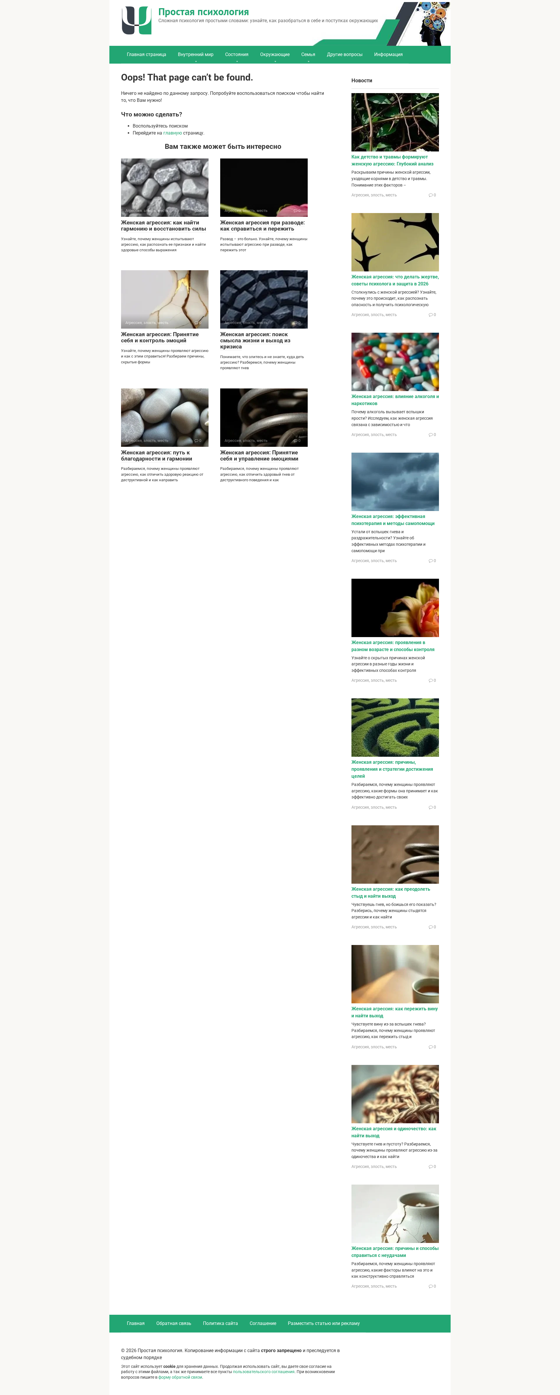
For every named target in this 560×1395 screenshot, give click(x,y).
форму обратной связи (180, 1377)
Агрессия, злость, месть (374, 195)
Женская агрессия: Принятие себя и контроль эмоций (160, 337)
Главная (136, 1323)
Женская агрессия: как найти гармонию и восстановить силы (163, 225)
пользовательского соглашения (264, 1371)
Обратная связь (173, 1323)
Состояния (237, 54)
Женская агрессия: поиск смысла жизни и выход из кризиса (255, 340)
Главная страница (146, 54)
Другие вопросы (345, 54)
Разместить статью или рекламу (324, 1323)
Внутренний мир (196, 54)
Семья (308, 54)
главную (172, 133)
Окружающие (275, 54)
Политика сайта (220, 1323)
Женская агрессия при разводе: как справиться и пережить (262, 225)
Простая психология (203, 11)
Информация (388, 54)
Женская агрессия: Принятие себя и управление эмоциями (259, 455)
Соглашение (263, 1323)
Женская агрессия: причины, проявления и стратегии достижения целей (392, 769)
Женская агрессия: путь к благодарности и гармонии (156, 455)
